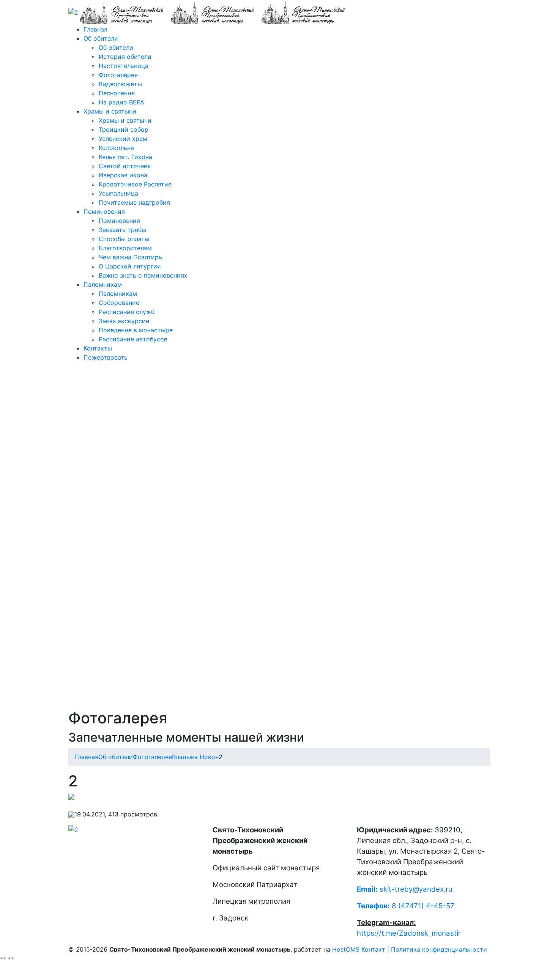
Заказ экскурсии (124, 321)
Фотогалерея (118, 75)
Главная (95, 29)
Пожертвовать (106, 357)
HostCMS (345, 949)
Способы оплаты (124, 239)
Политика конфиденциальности (439, 949)
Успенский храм (123, 138)
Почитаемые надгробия (134, 202)
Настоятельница (123, 65)
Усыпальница (118, 193)
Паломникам (103, 284)
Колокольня (116, 148)
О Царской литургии (130, 266)
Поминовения (104, 211)
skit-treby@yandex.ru (416, 889)
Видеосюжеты (120, 84)
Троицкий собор (123, 129)
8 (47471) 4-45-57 (405, 905)
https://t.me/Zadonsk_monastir (409, 933)
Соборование (119, 302)
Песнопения (117, 93)
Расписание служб (126, 312)
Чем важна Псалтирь (130, 257)
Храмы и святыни (110, 111)
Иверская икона (123, 175)
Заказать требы (122, 230)
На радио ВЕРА (121, 102)
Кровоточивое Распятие (135, 184)
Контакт (373, 949)
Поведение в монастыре (136, 330)
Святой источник (125, 166)
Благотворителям (125, 248)
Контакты (98, 348)
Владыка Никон (195, 757)
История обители (125, 56)
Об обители (101, 38)
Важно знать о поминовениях (143, 275)
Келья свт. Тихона (125, 157)
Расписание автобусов (133, 339)
